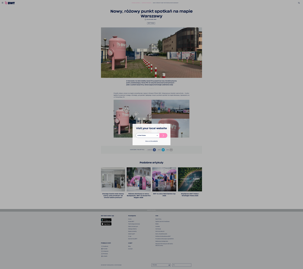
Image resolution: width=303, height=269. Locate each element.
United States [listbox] (141, 135)
